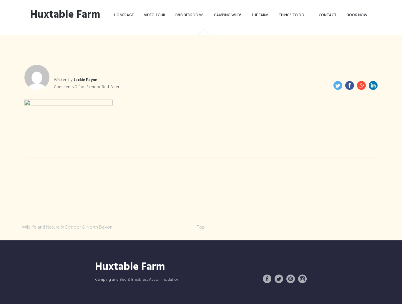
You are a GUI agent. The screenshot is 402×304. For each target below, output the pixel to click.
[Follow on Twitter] (279, 279)
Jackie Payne (85, 80)
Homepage (124, 15)
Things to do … (293, 15)
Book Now (357, 15)
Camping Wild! (227, 15)
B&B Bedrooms (189, 15)
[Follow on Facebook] (267, 279)
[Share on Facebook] (349, 85)
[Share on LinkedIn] (373, 85)
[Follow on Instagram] (302, 279)
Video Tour (154, 15)
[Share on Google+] (361, 85)
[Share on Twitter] (337, 85)
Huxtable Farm (65, 15)
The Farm (259, 15)
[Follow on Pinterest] (290, 279)
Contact (327, 15)
